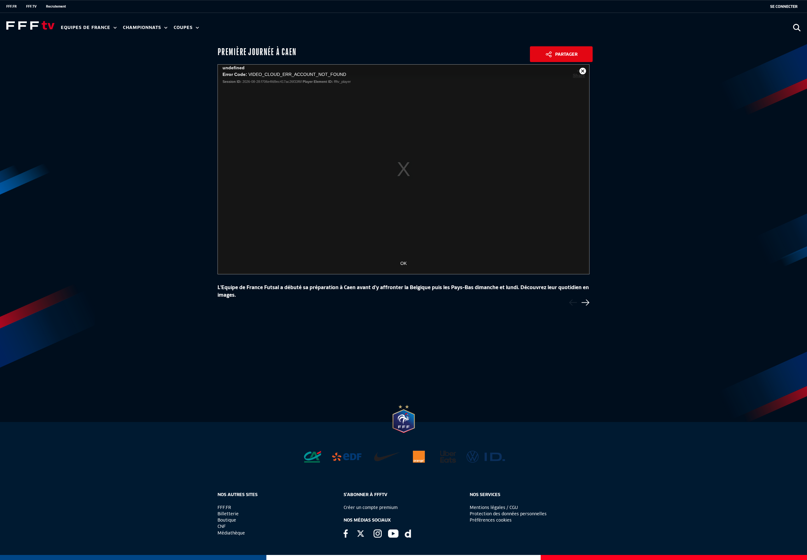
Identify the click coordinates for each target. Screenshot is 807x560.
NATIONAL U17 (264, 29)
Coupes (184, 27)
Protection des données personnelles (508, 513)
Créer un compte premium (371, 507)
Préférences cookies (491, 520)
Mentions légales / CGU (494, 507)
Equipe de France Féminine (122, 29)
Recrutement (56, 6)
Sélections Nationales (295, 29)
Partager (566, 54)
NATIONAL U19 (223, 29)
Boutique (227, 520)
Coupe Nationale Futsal (275, 29)
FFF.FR (11, 6)
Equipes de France (86, 27)
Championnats (143, 27)
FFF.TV (31, 6)
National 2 (303, 29)
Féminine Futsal (236, 29)
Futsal (199, 29)
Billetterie (228, 513)
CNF (222, 526)
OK (403, 263)
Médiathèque (231, 532)
